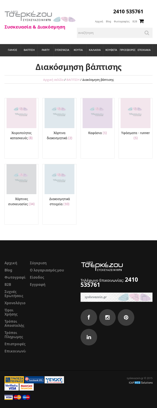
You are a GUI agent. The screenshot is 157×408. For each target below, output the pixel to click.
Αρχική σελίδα (53, 79)
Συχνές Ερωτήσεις (13, 293)
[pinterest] (126, 317)
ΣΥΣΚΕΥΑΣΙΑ (62, 50)
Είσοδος (37, 277)
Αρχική (99, 21)
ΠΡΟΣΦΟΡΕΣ (128, 50)
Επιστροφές (14, 344)
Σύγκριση (38, 263)
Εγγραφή (37, 284)
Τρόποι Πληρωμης (13, 334)
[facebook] (89, 317)
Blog (108, 21)
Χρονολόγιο (15, 303)
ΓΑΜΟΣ (12, 50)
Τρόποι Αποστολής (14, 323)
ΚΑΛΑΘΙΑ (95, 50)
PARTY (45, 50)
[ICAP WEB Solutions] (141, 382)
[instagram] (107, 317)
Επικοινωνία (15, 351)
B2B (134, 21)
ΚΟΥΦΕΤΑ (111, 50)
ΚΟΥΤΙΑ (78, 50)
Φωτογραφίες (122, 21)
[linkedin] (89, 337)
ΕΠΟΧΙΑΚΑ (144, 50)
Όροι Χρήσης (10, 312)
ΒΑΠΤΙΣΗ (29, 50)
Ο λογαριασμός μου (47, 270)
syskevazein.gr (135, 378)
